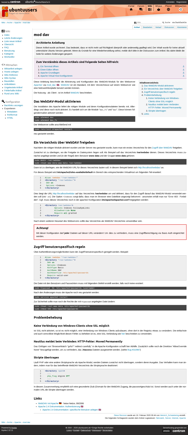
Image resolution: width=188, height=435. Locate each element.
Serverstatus (108, 430)
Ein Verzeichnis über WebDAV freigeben (163, 89)
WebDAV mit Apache (48, 403)
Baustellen (9, 81)
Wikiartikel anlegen (13, 68)
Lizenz (69, 430)
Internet (175, 418)
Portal (131, 6)
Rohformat (12, 115)
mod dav (26, 23)
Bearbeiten (147, 27)
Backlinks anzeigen (13, 105)
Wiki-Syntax (10, 78)
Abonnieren (182, 27)
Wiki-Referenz (11, 75)
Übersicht (9, 44)
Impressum (96, 430)
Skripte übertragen (157, 111)
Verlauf (158, 27)
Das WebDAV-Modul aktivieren (159, 86)
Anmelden (170, 2)
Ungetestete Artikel (13, 87)
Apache (17, 23)
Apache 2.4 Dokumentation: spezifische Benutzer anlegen (70, 410)
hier (123, 334)
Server (168, 418)
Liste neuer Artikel (12, 41)
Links (146, 114)
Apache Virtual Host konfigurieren (56, 76)
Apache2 (38, 85)
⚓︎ (183, 66)
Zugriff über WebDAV (162, 148)
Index (7, 35)
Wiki (150, 6)
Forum (140, 6)
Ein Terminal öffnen (49, 66)
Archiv (9, 23)
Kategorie (8, 54)
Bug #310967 (133, 350)
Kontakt (76, 430)
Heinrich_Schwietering (169, 415)
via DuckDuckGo (179, 22)
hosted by (5, 2)
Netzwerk (160, 418)
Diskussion (169, 27)
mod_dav (51, 85)
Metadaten (12, 112)
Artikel (137, 27)
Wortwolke (9, 57)
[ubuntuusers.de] (19, 12)
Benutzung (9, 51)
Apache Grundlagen (49, 73)
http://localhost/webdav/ (149, 167)
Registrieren (181, 2)
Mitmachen (180, 6)
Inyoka (14, 428)
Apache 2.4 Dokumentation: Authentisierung (59, 406)
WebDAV (65, 85)
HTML (10, 118)
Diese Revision (120, 415)
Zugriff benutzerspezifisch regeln (159, 92)
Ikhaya (158, 6)
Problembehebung (152, 95)
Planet (168, 6)
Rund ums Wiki (11, 93)
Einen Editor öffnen (49, 69)
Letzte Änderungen (13, 38)
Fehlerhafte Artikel (12, 90)
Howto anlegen (11, 72)
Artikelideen (9, 84)
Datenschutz (86, 430)
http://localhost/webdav (64, 193)
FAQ (6, 47)
